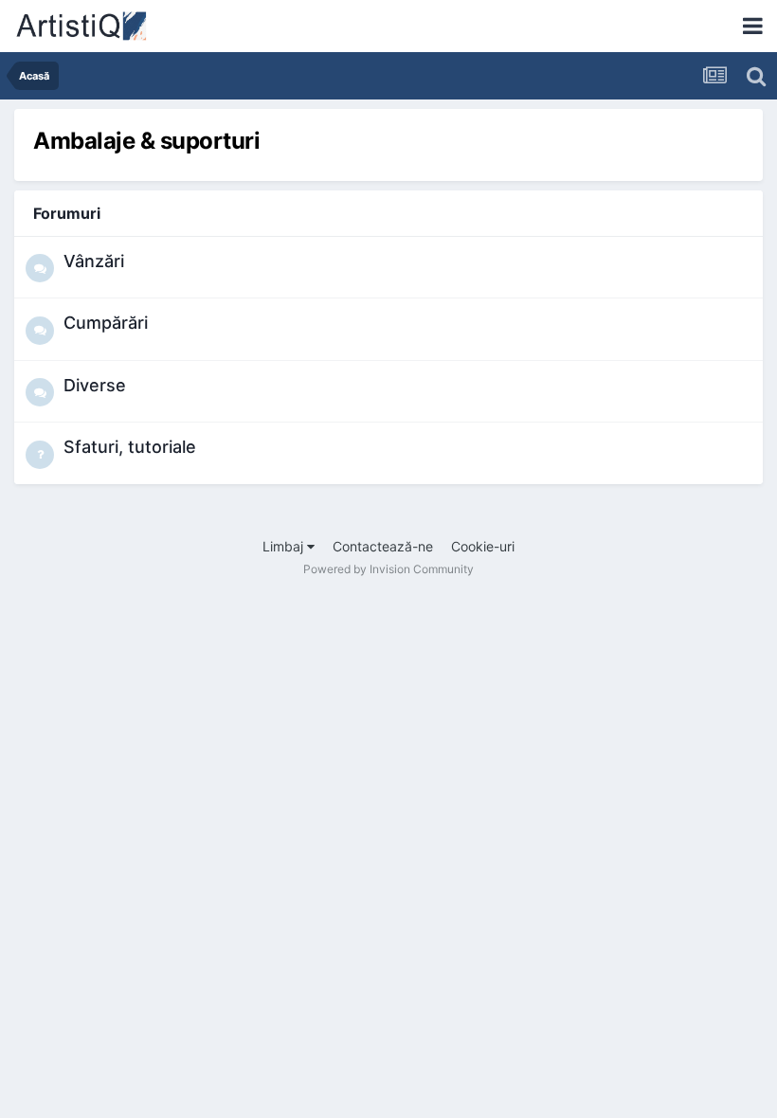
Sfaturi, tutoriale (129, 447)
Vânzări (93, 261)
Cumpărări (105, 323)
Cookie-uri (483, 546)
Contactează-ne (383, 546)
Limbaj (284, 546)
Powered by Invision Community (388, 569)
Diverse (94, 385)
